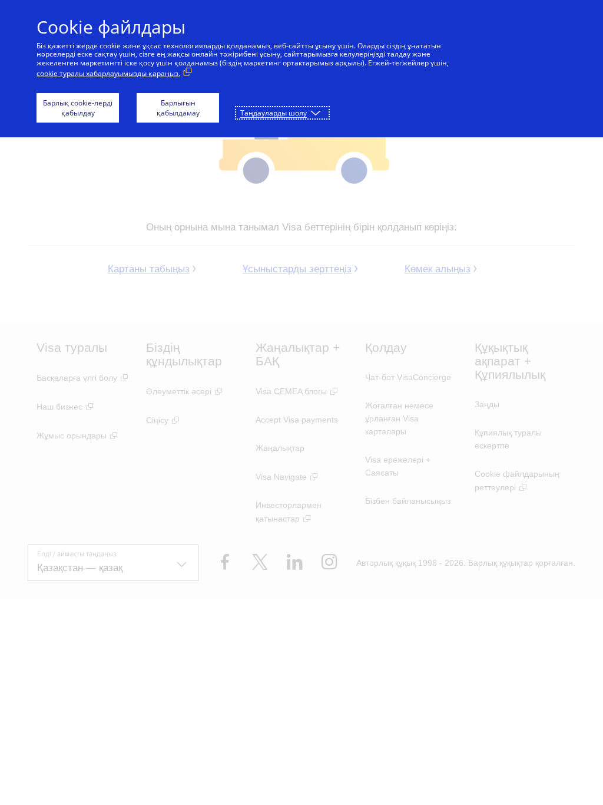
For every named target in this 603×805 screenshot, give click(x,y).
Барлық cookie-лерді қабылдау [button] (77, 108)
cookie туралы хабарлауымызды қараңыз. (108, 73)
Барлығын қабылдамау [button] (178, 108)
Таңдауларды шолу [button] (273, 113)
